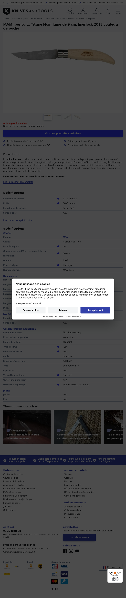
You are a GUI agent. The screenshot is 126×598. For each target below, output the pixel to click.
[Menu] (121, 571)
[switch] (115, 579)
